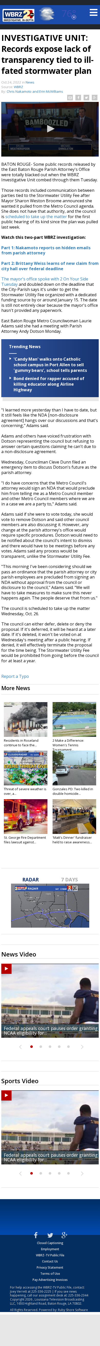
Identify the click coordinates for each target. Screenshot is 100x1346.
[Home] (19, 15)
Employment (50, 1249)
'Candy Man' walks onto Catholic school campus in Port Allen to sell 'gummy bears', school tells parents (50, 364)
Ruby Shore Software (73, 1310)
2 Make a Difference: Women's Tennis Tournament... (68, 745)
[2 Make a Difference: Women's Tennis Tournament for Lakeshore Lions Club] (74, 719)
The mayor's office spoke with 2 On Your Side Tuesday (44, 281)
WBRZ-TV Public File (50, 1255)
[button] (50, 128)
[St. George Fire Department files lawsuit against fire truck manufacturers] (25, 816)
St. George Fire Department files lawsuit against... (25, 839)
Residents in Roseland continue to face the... (21, 742)
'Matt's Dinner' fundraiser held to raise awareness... (72, 839)
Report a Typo (15, 676)
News (30, 82)
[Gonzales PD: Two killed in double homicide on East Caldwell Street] (74, 768)
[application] (50, 129)
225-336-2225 (41, 1291)
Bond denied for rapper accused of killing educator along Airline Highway (49, 384)
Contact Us (50, 1261)
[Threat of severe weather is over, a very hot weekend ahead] (25, 768)
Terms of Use (50, 1273)
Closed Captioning (50, 1243)
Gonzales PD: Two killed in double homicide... (73, 791)
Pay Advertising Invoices (50, 1280)
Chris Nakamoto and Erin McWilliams (35, 91)
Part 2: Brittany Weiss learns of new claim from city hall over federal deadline (50, 266)
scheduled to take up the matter (36, 216)
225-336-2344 (78, 1295)
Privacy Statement (50, 1267)
